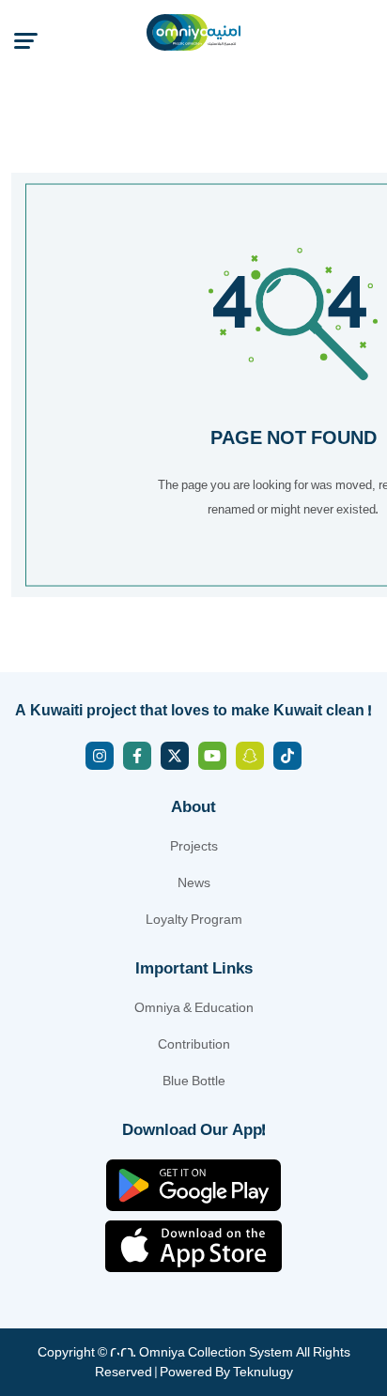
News (194, 883)
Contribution (194, 1044)
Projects (194, 846)
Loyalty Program (194, 920)
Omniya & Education (194, 1008)
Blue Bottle (194, 1081)
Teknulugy (263, 1372)
